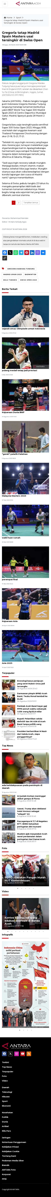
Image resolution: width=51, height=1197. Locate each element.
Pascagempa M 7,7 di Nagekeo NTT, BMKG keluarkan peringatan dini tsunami (32, 824)
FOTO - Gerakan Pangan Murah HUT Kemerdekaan (25, 879)
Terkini (5, 1062)
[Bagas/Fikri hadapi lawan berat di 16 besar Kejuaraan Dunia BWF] (25, 395)
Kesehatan (7, 1112)
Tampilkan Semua (31, 203)
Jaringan (6, 1137)
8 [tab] (35, 931)
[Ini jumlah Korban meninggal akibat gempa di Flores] (8, 800)
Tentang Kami (9, 1156)
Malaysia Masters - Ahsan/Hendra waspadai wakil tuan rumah (25, 536)
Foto (4, 848)
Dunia (5, 1122)
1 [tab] (17, 888)
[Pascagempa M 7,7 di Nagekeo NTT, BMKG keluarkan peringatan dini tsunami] (8, 825)
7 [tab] (31, 931)
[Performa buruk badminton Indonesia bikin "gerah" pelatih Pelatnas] (25, 436)
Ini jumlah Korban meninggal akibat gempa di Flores (31, 797)
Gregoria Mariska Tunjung (21, 269)
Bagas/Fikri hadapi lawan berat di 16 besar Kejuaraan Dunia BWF (24, 411)
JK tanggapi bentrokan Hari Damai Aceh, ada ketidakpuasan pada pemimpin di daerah (23, 785)
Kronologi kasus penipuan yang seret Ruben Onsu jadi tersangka (31, 684)
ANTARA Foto (9, 1170)
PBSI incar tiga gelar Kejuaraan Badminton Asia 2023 (24, 661)
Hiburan (6, 1096)
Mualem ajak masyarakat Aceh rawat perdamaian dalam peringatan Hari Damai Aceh (32, 837)
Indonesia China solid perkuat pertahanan (24, 1020)
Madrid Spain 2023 (12, 274)
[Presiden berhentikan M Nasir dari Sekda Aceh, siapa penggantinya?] (8, 735)
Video (5, 891)
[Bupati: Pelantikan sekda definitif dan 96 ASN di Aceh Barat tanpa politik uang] (8, 722)
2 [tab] (21, 888)
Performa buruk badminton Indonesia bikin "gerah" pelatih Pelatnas (25, 452)
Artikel (5, 1126)
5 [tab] (33, 888)
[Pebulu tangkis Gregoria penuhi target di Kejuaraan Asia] (25, 604)
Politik (5, 1117)
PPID (4, 1179)
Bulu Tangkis (10, 280)
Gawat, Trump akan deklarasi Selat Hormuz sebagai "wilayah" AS (31, 811)
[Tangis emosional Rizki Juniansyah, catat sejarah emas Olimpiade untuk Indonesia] (25, 311)
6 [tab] (27, 931)
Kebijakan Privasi (10, 1147)
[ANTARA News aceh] (28, 4)
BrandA (5, 1165)
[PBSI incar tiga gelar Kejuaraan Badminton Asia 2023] (25, 645)
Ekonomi (6, 1106)
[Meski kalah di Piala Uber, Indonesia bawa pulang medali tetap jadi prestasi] (25, 353)
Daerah (5, 1087)
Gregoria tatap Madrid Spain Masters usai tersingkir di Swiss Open (23, 21)
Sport (18, 17)
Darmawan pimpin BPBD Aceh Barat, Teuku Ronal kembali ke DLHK (32, 696)
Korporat (6, 1174)
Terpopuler (8, 673)
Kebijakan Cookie (10, 1151)
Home (9, 17)
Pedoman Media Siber (13, 1160)
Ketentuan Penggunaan (14, 1142)
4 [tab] (29, 888)
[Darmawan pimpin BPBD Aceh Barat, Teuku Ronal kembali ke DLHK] (8, 697)
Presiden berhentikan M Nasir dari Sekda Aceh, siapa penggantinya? (32, 734)
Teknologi (7, 1092)
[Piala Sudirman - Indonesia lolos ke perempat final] (25, 562)
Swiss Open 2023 (28, 280)
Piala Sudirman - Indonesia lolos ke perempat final (20, 578)
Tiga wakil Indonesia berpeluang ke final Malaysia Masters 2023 (23, 494)
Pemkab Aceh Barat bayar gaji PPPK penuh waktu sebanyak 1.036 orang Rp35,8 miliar (32, 709)
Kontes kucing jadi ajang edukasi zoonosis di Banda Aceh (22, 920)
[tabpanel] (25, 870)
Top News (7, 745)
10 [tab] (43, 931)
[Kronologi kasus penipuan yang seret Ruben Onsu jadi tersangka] (8, 685)
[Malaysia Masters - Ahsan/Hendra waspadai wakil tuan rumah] (25, 520)
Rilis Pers (6, 1131)
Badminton (30, 274)
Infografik (7, 934)
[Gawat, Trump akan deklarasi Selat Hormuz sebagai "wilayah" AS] (8, 812)
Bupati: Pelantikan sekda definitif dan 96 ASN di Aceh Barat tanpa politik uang (31, 721)
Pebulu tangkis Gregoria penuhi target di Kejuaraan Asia (23, 619)
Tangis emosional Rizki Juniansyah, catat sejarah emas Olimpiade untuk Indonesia (23, 327)
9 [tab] (39, 931)
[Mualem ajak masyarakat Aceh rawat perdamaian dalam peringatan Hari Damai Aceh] (8, 837)
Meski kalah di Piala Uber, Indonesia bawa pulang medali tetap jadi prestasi (24, 369)
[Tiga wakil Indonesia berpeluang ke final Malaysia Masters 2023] (25, 478)
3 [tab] (25, 888)
